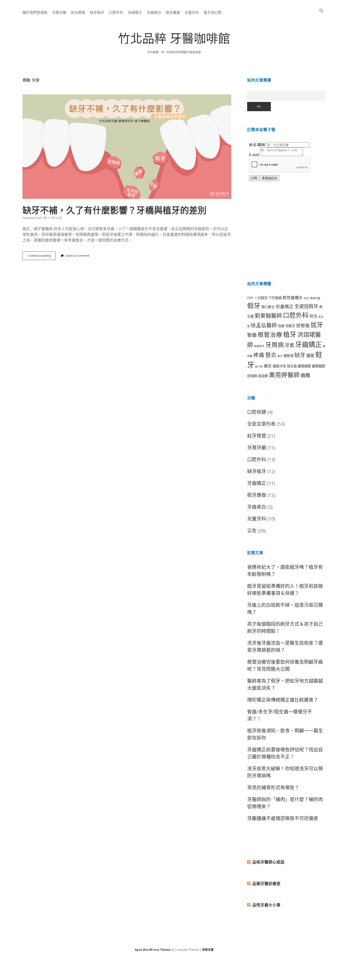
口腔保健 (256, 412)
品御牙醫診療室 (266, 883)
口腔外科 (116, 12)
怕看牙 (290, 326)
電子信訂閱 (212, 12)
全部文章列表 (261, 424)
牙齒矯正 (135, 12)
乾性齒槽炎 (293, 297)
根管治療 (270, 334)
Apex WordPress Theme (152, 950)
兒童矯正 (285, 306)
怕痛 (281, 326)
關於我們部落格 (34, 12)
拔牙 (317, 324)
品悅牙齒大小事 (266, 905)
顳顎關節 (304, 366)
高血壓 (263, 376)
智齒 (252, 335)
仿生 (306, 298)
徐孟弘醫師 (264, 325)
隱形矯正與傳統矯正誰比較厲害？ (282, 700)
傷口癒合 (268, 307)
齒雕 (305, 375)
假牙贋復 (173, 12)
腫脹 (310, 355)
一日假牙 (261, 298)
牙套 (289, 345)
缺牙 (299, 355)
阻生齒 (292, 366)
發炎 (271, 355)
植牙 (289, 334)
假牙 (253, 305)
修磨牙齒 (315, 298)
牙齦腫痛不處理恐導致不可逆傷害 (282, 818)
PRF (250, 298)
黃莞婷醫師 (284, 375)
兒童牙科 (192, 12)
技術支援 (208, 950)
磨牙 (280, 356)
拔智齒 (303, 325)
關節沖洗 (279, 366)
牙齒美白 (154, 12)
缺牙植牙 (97, 12)
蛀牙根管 (78, 12)
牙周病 (274, 345)
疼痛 (258, 355)
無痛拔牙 (259, 346)
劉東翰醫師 (268, 315)
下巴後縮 (275, 298)
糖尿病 (289, 355)
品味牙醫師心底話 (268, 862)
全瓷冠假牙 (306, 306)
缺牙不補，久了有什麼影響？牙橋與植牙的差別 (126, 146)
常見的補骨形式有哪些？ (273, 787)
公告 (252, 530)
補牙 (268, 366)
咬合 (313, 316)
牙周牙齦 (59, 12)
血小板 (259, 366)
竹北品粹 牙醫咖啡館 (174, 40)
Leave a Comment (77, 256)
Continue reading (41, 256)
